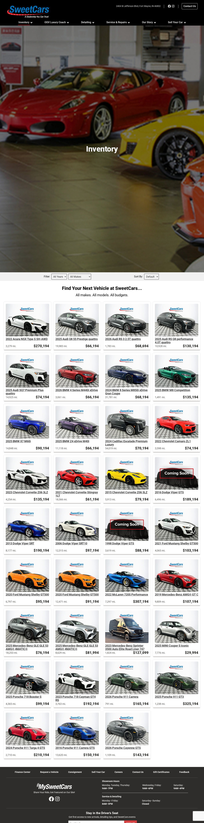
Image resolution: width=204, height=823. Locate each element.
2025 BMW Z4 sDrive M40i (72, 441)
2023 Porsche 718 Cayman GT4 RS (75, 698)
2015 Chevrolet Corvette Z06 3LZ (126, 492)
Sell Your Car (175, 22)
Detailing (86, 22)
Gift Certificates (161, 772)
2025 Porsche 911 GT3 (169, 696)
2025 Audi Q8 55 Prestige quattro (76, 339)
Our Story (147, 22)
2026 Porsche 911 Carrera (121, 696)
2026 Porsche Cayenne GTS (123, 748)
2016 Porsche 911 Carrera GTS (75, 748)
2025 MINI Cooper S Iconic (172, 645)
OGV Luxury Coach (55, 22)
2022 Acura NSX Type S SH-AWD (27, 339)
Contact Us (137, 772)
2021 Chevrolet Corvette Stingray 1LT (76, 494)
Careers (119, 772)
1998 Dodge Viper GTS (119, 543)
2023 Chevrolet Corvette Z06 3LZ (27, 492)
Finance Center (22, 772)
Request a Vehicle (49, 772)
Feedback (184, 772)
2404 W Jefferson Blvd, (138, 6)
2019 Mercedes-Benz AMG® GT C (176, 594)
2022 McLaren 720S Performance (126, 594)
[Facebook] (169, 6)
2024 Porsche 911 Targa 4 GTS (25, 748)
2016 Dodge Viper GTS (169, 492)
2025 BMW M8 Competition (172, 390)
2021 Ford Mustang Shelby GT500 (176, 543)
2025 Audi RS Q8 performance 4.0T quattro (174, 340)
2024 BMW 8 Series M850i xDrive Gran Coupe (126, 391)
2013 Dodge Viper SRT (20, 543)
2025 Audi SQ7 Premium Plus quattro (25, 391)
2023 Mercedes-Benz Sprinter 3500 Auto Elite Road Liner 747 (124, 647)
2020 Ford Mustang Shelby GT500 (27, 594)
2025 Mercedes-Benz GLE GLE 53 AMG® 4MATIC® (27, 647)
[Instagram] (173, 6)
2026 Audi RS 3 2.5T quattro (123, 339)
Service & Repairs (116, 22)
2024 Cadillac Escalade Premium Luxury (126, 443)
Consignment (75, 772)
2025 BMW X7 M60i (18, 441)
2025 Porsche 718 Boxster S (23, 696)
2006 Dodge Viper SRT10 (71, 543)
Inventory (23, 22)
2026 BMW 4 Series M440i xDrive (76, 390)
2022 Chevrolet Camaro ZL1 (173, 441)
